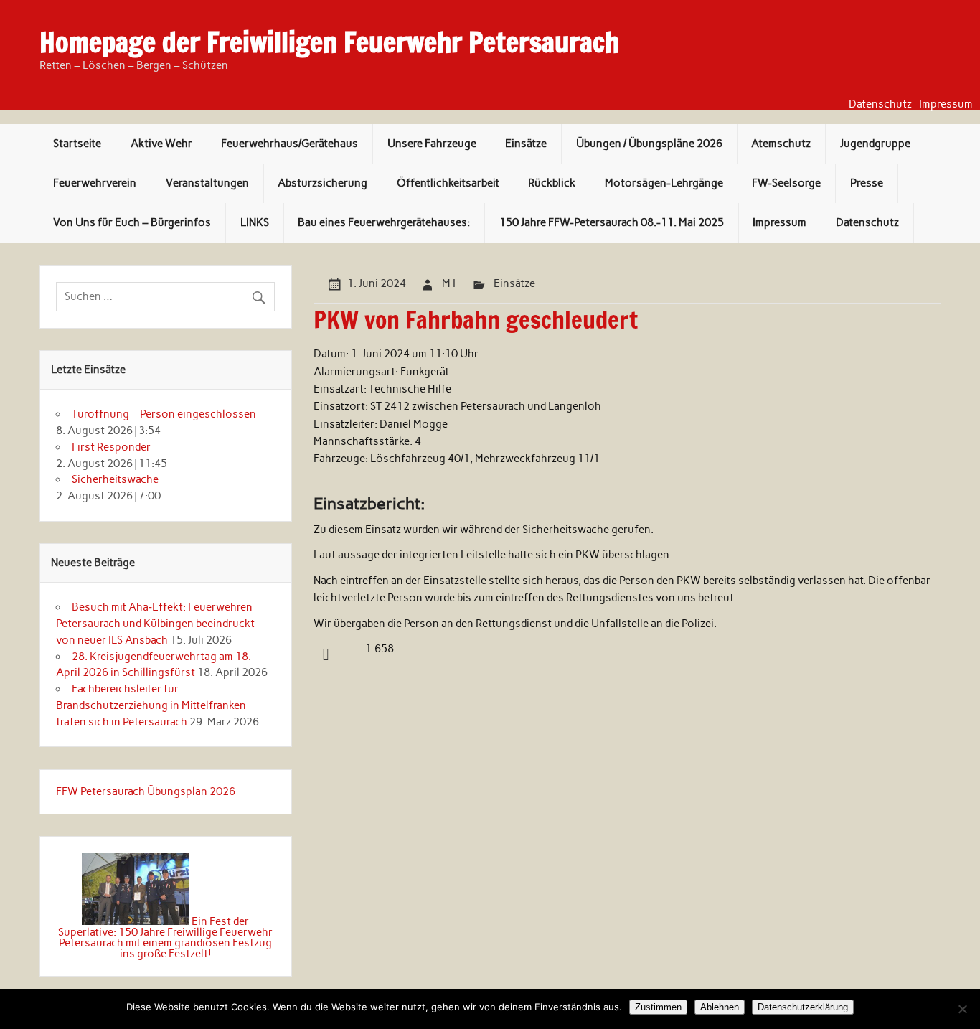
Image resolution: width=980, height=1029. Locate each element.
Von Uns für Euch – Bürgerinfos (132, 222)
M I (449, 283)
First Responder (111, 447)
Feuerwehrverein (94, 183)
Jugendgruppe (875, 143)
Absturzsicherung (322, 183)
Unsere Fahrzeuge (431, 143)
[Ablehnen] (962, 1009)
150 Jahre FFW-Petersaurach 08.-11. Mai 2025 (611, 222)
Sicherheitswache (115, 479)
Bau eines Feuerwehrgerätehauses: (384, 222)
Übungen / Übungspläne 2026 (649, 143)
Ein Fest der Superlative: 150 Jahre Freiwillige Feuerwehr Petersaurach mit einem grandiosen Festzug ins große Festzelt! (165, 938)
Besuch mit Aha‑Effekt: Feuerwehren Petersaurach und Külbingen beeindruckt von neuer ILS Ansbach (155, 624)
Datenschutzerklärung (803, 1007)
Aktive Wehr (161, 143)
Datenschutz (880, 104)
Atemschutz (781, 143)
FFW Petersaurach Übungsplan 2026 (145, 791)
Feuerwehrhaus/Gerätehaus (289, 143)
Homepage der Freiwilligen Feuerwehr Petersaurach (329, 42)
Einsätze (526, 143)
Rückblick (551, 183)
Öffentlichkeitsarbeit (448, 183)
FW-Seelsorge (786, 183)
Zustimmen (658, 1007)
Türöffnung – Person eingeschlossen (164, 414)
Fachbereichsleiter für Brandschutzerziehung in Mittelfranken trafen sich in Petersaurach (151, 705)
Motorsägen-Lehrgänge (664, 183)
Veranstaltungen (207, 183)
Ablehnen (719, 1007)
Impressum (946, 104)
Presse (866, 183)
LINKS (254, 222)
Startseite (77, 143)
